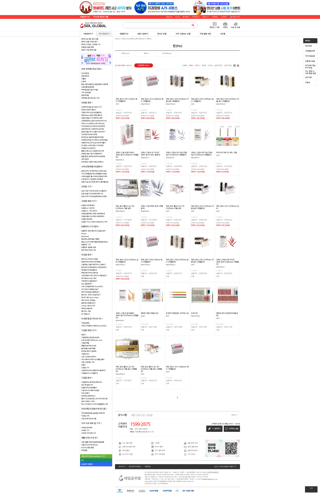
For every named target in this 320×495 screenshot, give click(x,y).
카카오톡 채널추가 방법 (310, 67)
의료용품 (84, 450)
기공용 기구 (85, 368)
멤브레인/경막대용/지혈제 (90, 239)
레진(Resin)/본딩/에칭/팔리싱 (91, 115)
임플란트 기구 (86, 244)
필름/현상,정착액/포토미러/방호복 (93, 156)
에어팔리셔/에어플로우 (89, 270)
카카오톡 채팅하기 (99, 17)
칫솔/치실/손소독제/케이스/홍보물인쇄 (94, 182)
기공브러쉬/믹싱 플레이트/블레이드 (93, 370)
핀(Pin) (149, 39)
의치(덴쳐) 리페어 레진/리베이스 (92, 162)
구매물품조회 (310, 51)
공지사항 (308, 77)
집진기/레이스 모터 (87, 401)
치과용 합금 (85, 323)
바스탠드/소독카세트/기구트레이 (92, 145)
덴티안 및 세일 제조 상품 (89, 39)
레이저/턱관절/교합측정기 (90, 292)
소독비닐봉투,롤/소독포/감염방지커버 (94, 176)
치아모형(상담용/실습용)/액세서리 (93, 413)
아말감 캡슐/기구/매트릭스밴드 (92, 118)
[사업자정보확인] (213, 472)
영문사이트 (236, 17)
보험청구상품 (310, 61)
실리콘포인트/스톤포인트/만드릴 (92, 129)
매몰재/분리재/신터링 (88, 346)
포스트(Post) (166, 53)
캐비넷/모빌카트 (86, 308)
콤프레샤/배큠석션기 (88, 303)
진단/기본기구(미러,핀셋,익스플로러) (94, 191)
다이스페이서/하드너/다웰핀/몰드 (92, 359)
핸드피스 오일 (86, 311)
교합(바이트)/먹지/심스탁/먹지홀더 (93, 143)
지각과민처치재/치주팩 (89, 134)
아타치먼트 (85, 159)
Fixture (83, 233)
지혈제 (83, 79)
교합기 (83, 365)
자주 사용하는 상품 (183, 34)
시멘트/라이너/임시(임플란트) (91, 112)
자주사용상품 (310, 56)
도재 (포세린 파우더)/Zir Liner (91, 340)
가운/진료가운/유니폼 (88, 418)
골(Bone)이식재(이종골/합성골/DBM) (94, 242)
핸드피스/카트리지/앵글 (89, 259)
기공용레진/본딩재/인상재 (90, 337)
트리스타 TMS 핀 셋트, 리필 (226, 152)
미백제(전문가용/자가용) (89, 90)
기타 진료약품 (86, 92)
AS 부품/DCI (85, 314)
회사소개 (122, 466)
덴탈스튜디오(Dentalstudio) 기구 (93, 456)
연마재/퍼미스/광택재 (88, 351)
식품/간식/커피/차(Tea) (89, 445)
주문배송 (215, 17)
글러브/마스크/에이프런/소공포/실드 (94, 171)
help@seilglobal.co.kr (209, 479)
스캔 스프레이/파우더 (88, 357)
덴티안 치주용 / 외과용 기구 (90, 44)
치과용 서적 (85, 416)
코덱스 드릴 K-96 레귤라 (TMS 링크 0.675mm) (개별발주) (127, 315)
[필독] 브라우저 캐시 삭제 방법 (141, 415)
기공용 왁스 (85, 354)
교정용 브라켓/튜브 (87, 205)
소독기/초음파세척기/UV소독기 (92, 286)
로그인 (177, 17)
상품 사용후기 (142, 34)
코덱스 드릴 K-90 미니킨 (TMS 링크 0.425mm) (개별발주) (227, 262)
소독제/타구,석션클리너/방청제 (92, 179)
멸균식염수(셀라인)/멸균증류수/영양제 (94, 84)
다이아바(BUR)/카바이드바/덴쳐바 (93, 126)
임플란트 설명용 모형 (88, 247)
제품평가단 (124, 34)
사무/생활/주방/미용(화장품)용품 (92, 442)
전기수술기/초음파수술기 (89, 289)
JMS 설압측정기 (86, 284)
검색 (193, 25)
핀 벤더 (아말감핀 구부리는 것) (177, 313)
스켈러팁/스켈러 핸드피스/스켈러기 (93, 264)
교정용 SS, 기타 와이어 (89, 211)
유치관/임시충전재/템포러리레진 (92, 137)
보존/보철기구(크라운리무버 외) (92, 194)
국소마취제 (85, 73)
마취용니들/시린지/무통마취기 (91, 154)
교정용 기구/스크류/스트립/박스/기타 (94, 222)
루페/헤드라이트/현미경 (89, 273)
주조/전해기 (85, 393)
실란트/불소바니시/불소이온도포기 (93, 132)
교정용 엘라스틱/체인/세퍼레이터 (92, 216)
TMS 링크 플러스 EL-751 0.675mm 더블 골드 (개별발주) (151, 369)
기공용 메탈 (85, 343)
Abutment (85, 236)
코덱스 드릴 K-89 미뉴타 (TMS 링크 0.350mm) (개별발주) (127, 155)
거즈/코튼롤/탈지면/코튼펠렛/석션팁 (94, 174)
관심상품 (308, 46)
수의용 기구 (85, 430)
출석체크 (186, 17)
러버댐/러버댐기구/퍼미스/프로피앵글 (94, 140)
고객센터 (224, 17)
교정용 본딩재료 (86, 219)
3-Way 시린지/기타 (88, 306)
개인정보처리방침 (135, 466)
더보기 (234, 415)
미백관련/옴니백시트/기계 (90, 98)
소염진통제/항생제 (87, 87)
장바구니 (206, 17)
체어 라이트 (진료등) (88, 300)
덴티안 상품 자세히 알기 (89, 42)
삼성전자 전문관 (86, 464)
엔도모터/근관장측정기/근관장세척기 (94, 267)
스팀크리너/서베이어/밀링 (90, 390)
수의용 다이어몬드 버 (88, 433)
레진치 (83, 335)
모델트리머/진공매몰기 (89, 388)
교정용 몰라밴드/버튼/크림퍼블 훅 (93, 213)
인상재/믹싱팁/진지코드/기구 (91, 107)
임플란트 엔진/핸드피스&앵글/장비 (93, 231)
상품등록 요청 (85, 17)
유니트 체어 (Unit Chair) (90, 297)
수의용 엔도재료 (86, 427)
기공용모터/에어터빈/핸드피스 (91, 382)
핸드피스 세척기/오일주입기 (90, 295)
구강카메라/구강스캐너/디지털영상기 (94, 275)
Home (117, 39)
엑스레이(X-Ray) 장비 (88, 278)
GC (82, 460)
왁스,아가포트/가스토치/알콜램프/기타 (94, 404)
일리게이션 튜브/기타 (88, 250)
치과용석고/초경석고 (88, 148)
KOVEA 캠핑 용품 (87, 447)
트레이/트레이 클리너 (88, 110)
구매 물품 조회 (205, 34)
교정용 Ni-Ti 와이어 (88, 208)
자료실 (307, 82)
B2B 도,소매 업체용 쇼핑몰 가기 (225, 466)
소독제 (83, 81)
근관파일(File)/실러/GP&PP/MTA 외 (94, 121)
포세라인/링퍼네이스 (88, 396)
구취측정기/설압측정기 (89, 281)
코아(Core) (126, 53)
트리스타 (194, 313)
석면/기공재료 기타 (87, 362)
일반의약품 (85, 95)
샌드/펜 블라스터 (87, 385)
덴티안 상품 (161, 34)
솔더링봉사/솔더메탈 (88, 348)
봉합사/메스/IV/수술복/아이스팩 (92, 151)
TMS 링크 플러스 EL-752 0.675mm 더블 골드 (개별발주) (126, 369)
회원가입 (169, 17)
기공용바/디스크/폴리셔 (89, 373)
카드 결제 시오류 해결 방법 (310, 72)
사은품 (222, 34)
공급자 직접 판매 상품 (88, 50)
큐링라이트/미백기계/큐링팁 (91, 262)
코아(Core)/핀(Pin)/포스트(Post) (92, 123)
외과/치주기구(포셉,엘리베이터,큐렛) (94, 196)
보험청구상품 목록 (87, 47)
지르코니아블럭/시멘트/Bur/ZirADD (93, 326)
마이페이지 (196, 17)
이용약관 (147, 466)
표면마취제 (85, 76)
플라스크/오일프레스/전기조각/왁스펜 (94, 398)
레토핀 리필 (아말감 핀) (149, 313)
